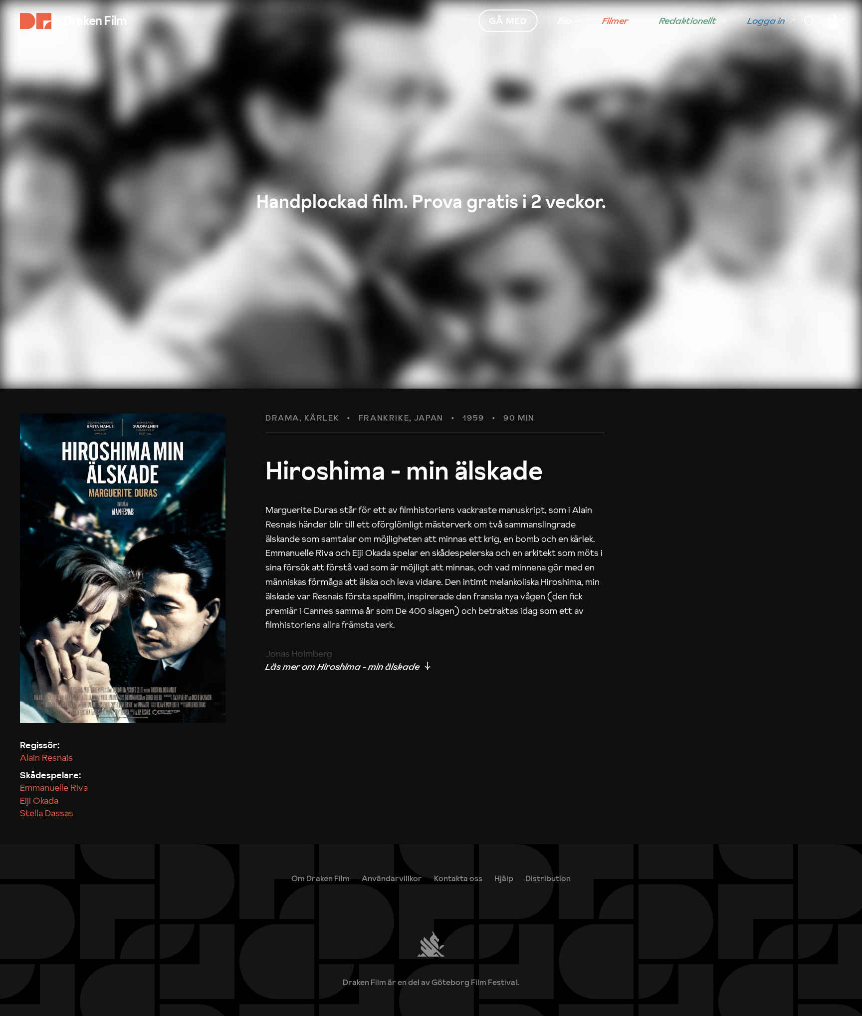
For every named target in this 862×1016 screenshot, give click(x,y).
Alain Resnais (46, 757)
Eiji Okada (39, 800)
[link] (570, 20)
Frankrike (384, 418)
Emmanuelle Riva (54, 787)
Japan (428, 418)
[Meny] (809, 20)
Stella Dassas (46, 813)
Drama (282, 418)
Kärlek (322, 418)
